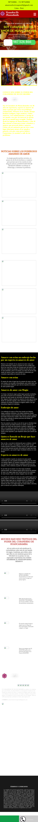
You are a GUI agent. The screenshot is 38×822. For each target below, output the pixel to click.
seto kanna (27, 814)
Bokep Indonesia (5, 812)
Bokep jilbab (28, 812)
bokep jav (6, 814)
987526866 (6, 704)
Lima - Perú (6, 708)
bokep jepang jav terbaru (16, 814)
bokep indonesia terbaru (17, 812)
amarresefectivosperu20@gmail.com (12, 706)
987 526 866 (22, 42)
